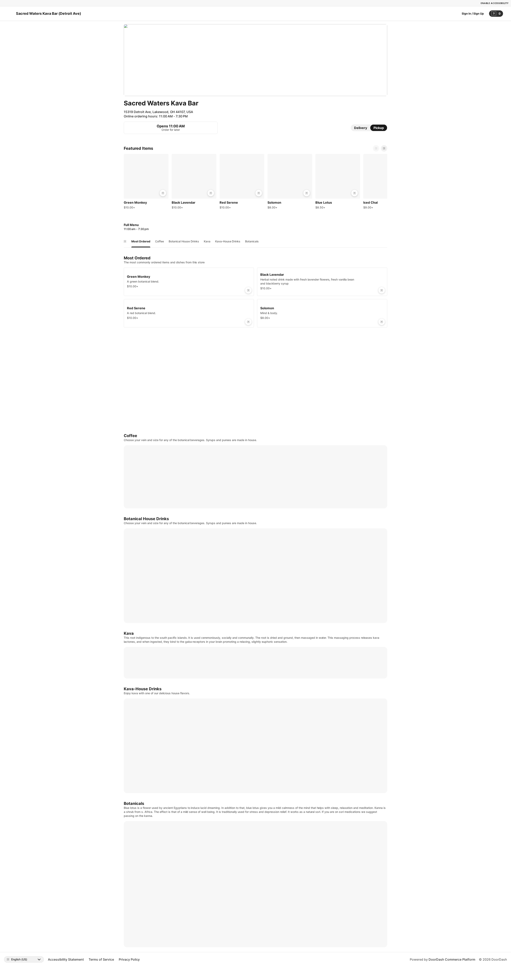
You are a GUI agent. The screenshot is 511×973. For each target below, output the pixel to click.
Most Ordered (140, 241)
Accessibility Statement (66, 959)
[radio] (360, 128)
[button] (146, 182)
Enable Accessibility (495, 3)
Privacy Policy (129, 959)
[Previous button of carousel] (376, 148)
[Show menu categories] (125, 241)
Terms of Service (101, 959)
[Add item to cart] (163, 193)
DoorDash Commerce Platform (452, 959)
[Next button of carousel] (384, 148)
